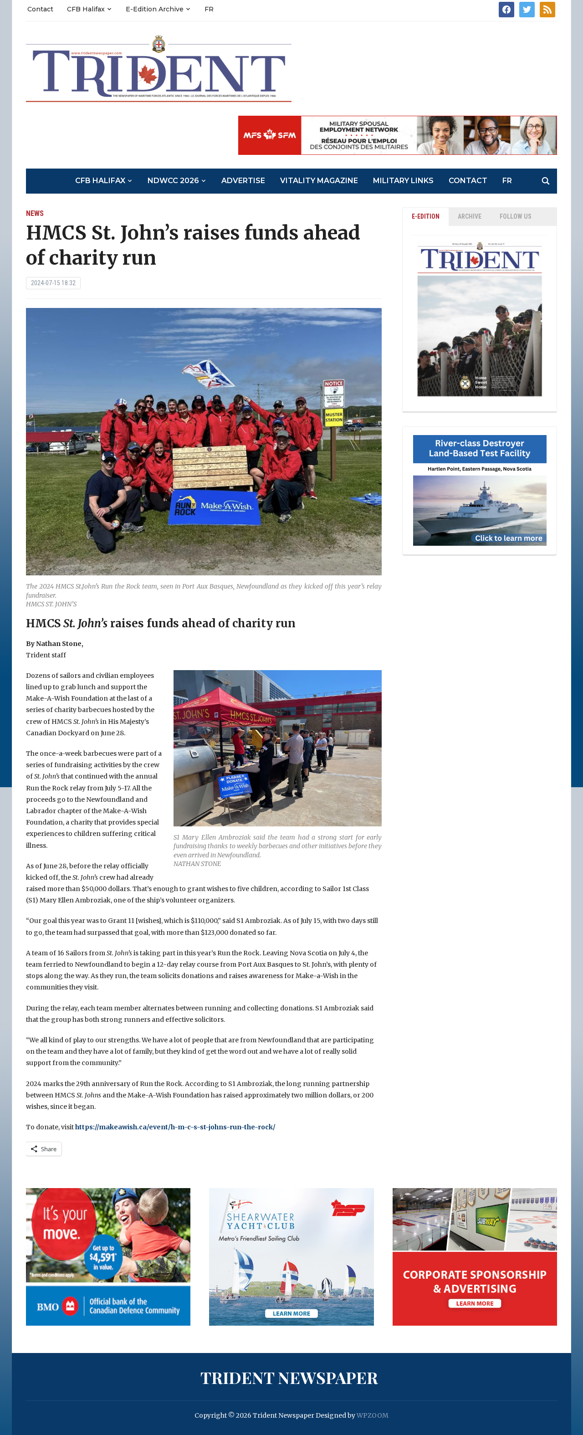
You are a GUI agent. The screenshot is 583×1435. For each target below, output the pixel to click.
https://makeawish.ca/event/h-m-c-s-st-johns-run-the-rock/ (175, 1127)
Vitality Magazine (319, 180)
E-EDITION (426, 216)
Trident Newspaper (289, 1377)
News (35, 213)
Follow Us (516, 216)
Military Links (403, 180)
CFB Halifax (86, 9)
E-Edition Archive (155, 9)
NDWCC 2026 (173, 180)
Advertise (243, 180)
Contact (40, 9)
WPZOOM (373, 1415)
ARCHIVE (469, 216)
